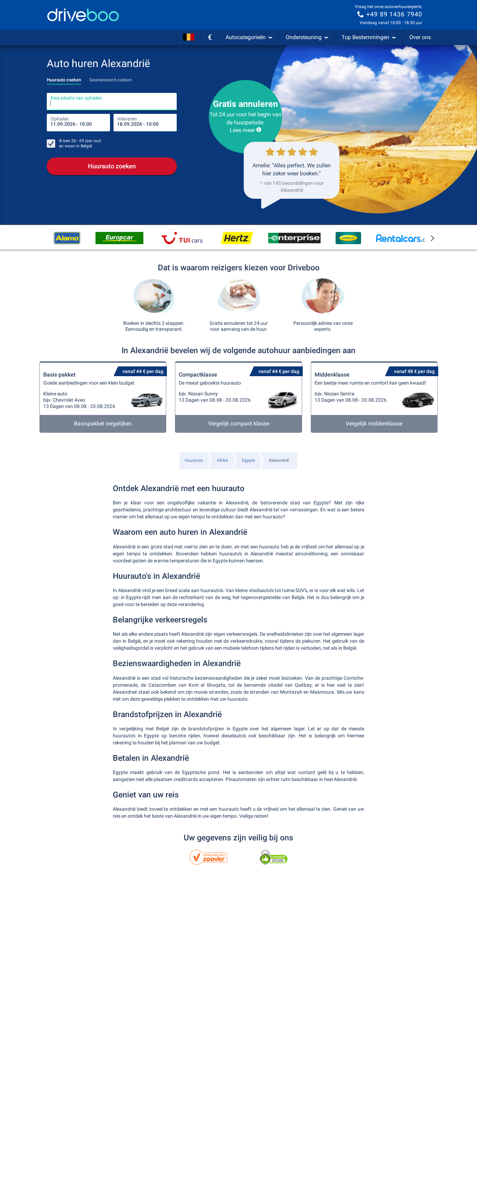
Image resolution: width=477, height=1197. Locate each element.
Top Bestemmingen (365, 37)
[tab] (64, 78)
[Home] (83, 14)
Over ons (420, 37)
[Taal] (188, 37)
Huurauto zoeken (112, 166)
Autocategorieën (246, 37)
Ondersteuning (304, 37)
